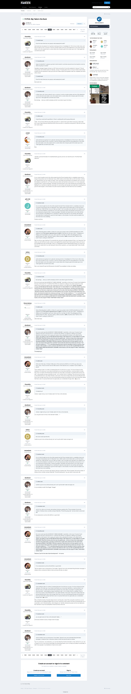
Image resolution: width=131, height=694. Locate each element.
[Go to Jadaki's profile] (28, 140)
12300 (37, 29)
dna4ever (28, 57)
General (38, 24)
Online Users (40, 10)
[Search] (108, 7)
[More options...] (84, 36)
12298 (29, 29)
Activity (45, 7)
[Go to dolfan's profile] (28, 259)
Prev (25, 29)
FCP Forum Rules (94, 26)
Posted (39, 36)
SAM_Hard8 (96, 63)
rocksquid (95, 74)
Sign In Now (68, 675)
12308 (70, 29)
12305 (58, 29)
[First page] (23, 30)
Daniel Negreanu (32, 7)
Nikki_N (29, 22)
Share (72, 23)
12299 (33, 29)
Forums (22, 10)
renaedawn (27, 225)
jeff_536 (27, 199)
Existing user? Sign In (97, 2)
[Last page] (77, 30)
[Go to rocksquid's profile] (91, 75)
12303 (50, 29)
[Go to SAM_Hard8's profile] (91, 64)
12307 (66, 29)
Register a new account (39, 675)
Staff (34, 10)
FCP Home (24, 7)
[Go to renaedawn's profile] (28, 232)
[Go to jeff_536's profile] (28, 206)
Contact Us (65, 692)
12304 (54, 29)
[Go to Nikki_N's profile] (23, 23)
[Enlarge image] (75, 378)
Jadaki (28, 133)
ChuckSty (28, 36)
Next (74, 29)
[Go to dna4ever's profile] (28, 64)
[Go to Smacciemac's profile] (28, 310)
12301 (41, 29)
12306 (62, 29)
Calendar (29, 10)
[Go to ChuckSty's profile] (28, 43)
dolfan (28, 252)
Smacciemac (28, 303)
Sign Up (107, 2)
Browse (40, 7)
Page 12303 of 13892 (82, 30)
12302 (45, 29)
